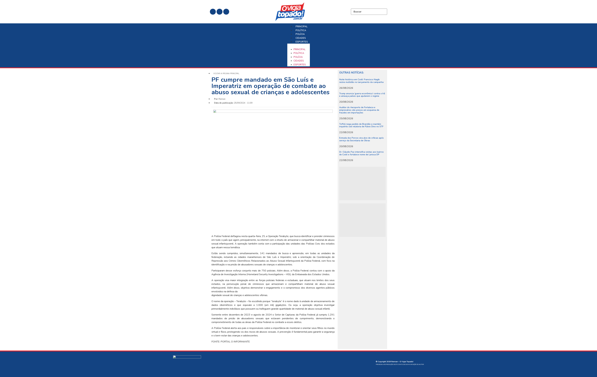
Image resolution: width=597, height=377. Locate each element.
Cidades (301, 38)
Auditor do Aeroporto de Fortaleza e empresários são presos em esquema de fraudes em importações (359, 110)
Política (301, 30)
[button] (298, 45)
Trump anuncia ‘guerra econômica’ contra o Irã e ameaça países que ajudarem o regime (362, 95)
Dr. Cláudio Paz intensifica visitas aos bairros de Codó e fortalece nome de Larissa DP (361, 153)
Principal (302, 26)
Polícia (300, 34)
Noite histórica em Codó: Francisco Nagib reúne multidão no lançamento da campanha (361, 81)
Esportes (302, 41)
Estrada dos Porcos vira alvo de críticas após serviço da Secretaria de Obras (361, 139)
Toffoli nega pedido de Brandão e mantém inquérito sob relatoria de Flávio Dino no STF (361, 125)
